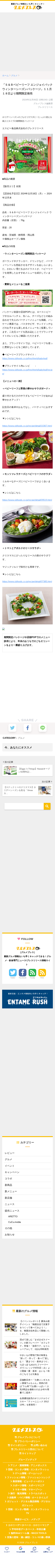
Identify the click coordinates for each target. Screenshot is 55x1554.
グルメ (21, 738)
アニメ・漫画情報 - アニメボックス (28, 1465)
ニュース (10, 1204)
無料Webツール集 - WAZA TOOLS (28, 1533)
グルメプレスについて (28, 1437)
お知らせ (10, 1234)
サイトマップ (29, 1453)
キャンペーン (12, 1172)
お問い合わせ (40, 1445)
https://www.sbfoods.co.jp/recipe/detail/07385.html (27, 581)
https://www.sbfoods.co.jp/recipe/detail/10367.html (27, 425)
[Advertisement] (27, 42)
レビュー (10, 1153)
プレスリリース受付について (29, 1449)
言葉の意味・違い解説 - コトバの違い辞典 (28, 1537)
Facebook (22, 978)
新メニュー (11, 1191)
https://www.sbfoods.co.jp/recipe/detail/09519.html (27, 500)
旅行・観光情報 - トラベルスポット (28, 1493)
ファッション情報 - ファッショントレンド (28, 1477)
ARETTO (13, 1216)
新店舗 (8, 1198)
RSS (42, 978)
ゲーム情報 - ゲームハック (28, 1473)
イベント (10, 1166)
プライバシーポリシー (28, 1441)
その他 (8, 1228)
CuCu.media (14, 1222)
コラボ (8, 1178)
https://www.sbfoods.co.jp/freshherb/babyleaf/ (25, 358)
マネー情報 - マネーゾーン (28, 1489)
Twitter (12, 978)
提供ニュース (12, 1210)
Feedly (32, 978)
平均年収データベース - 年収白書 (29, 1529)
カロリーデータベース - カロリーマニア (28, 1525)
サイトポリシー (19, 1445)
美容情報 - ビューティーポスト (28, 1481)
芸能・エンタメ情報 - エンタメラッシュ (28, 1469)
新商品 (8, 1185)
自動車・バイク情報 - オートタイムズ (28, 1497)
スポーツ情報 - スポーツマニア (28, 1485)
